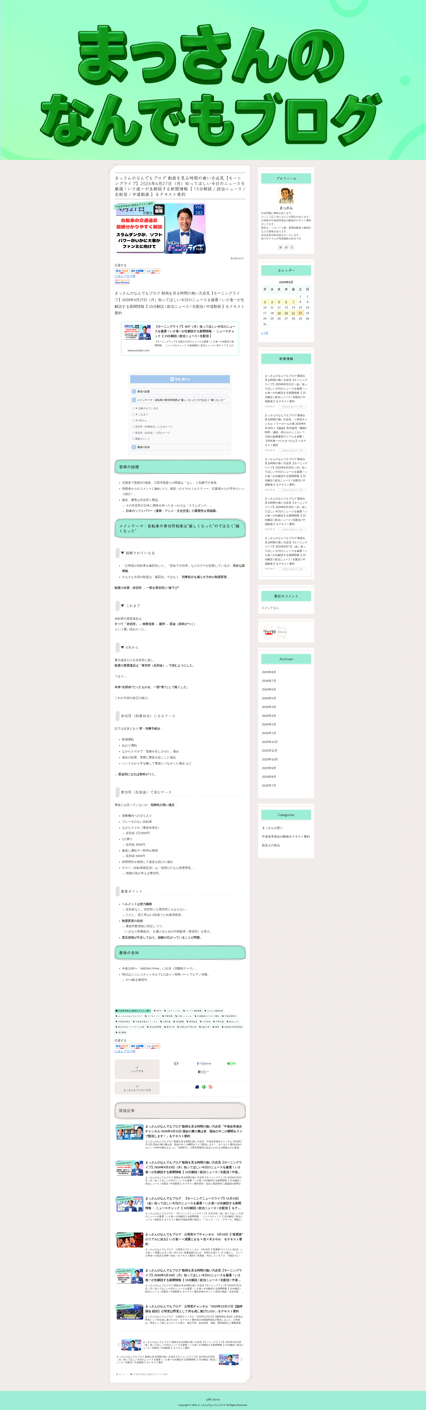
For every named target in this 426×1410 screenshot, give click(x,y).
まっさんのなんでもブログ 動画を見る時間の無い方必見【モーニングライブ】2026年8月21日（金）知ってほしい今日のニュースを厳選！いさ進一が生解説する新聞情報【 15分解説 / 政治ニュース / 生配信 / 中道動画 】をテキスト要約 (286, 388)
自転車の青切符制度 (233, 1027)
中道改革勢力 (230, 1016)
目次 (178, 379)
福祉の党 (206, 1027)
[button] (203, 1072)
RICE (158, 1011)
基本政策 (193, 1021)
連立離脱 (122, 1032)
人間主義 (167, 1021)
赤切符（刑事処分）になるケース (154, 426)
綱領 (217, 1027)
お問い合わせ (213, 1399)
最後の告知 (143, 447)
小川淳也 (207, 1021)
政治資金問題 (155, 1027)
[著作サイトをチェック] (197, 1086)
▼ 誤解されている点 (146, 408)
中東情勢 (169, 1016)
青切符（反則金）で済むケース (152, 432)
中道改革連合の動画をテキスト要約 (134, 1011)
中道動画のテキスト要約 (208, 1016)
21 (293, 313)
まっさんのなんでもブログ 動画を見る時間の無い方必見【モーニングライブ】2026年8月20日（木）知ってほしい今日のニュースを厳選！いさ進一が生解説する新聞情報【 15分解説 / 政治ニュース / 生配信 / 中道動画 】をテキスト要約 (286, 472)
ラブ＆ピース (153, 1016)
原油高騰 (180, 1021)
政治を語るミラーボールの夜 (131, 1027)
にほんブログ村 (125, 276)
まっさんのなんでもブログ (130, 1016)
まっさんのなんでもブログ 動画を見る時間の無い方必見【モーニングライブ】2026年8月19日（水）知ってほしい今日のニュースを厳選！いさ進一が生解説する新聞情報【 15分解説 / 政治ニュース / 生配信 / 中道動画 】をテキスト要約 (286, 511)
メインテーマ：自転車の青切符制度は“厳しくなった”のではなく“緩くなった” (181, 400)
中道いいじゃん (185, 1016)
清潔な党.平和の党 (188, 1027)
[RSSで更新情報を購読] (210, 1086)
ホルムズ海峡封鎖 (215, 1011)
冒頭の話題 (143, 391)
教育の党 (171, 1027)
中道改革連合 (124, 1021)
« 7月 (264, 333)
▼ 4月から (141, 420)
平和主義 (220, 1021)
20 (286, 313)
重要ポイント (142, 438)
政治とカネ (234, 1021)
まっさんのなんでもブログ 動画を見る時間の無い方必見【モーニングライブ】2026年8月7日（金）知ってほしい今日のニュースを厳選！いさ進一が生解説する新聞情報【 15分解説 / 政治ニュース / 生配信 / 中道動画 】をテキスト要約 (286, 551)
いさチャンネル (173, 1011)
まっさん (286, 208)
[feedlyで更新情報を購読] (204, 1086)
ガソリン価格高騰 (194, 1011)
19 (279, 313)
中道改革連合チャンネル (146, 1021)
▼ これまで (141, 414)
